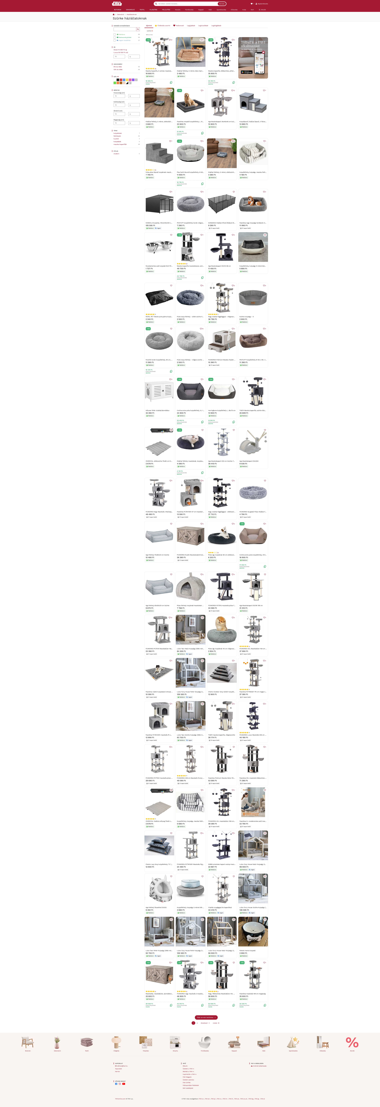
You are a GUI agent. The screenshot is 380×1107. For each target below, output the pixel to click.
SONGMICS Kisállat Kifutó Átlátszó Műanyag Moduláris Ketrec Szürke (232, 223)
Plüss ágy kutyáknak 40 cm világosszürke (222, 649)
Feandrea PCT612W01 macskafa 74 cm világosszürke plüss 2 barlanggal (170, 735)
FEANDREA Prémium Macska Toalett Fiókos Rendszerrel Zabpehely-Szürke (234, 360)
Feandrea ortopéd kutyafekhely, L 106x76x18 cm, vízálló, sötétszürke (201, 121)
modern (116, 154)
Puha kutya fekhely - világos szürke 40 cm (192, 360)
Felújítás (146, 1051)
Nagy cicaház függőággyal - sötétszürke (222, 512)
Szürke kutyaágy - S (246, 317)
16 (202, 329)
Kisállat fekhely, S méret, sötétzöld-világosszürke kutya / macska (169, 121)
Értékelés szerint (164, 26)
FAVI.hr (225, 1099)
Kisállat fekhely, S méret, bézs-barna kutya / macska (195, 71)
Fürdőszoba (205, 1051)
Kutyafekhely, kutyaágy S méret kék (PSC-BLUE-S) (195, 907)
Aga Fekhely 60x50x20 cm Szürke (157, 605)
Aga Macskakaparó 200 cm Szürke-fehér (222, 461)
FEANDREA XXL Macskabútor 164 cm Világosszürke (257, 649)
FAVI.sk (207, 1099)
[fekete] (118, 80)
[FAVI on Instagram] (120, 1084)
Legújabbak (191, 26)
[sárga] (127, 80)
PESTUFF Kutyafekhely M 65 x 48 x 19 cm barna (256, 360)
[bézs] (124, 83)
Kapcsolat (118, 1069)
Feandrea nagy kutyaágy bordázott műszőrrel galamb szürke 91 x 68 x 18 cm (266, 223)
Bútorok (27, 1051)
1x (249, 646)
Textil (87, 1051)
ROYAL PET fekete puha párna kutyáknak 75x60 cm (164, 317)
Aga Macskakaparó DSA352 (248, 461)
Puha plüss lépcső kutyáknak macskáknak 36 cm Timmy (165, 172)
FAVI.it (231, 1099)
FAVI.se (236, 1099)
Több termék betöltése (205, 1017)
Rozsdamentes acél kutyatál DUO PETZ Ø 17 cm (162, 266)
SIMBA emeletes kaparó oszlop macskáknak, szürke (226, 864)
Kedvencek (180, 26)
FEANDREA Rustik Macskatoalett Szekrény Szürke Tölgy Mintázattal (200, 555)
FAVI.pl (213, 1099)
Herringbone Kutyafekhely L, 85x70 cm (221, 410)
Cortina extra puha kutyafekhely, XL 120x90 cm (193, 410)
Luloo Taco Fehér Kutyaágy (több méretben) (161, 950)
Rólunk (185, 1066)
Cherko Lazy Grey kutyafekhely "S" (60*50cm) (162, 864)
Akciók (352, 1051)
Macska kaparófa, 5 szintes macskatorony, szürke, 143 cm (166, 71)
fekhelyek (117, 136)
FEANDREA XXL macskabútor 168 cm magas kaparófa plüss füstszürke (233, 821)
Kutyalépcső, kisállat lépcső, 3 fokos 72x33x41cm (256, 121)
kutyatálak (117, 141)
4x (155, 68)
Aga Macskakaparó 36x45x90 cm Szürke (222, 121)
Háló (263, 1051)
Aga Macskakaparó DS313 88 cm (219, 266)
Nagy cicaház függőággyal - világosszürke (222, 317)
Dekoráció (120, 14)
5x (155, 170)
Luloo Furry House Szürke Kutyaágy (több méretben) (257, 907)
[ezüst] (130, 83)
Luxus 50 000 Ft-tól (121, 52)
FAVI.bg (251, 1099)
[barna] (121, 83)
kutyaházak (118, 133)
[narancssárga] (118, 83)
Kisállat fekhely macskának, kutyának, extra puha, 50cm (196, 461)
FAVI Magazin (187, 1077)
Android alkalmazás (259, 1066)
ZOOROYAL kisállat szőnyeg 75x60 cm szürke (161, 821)
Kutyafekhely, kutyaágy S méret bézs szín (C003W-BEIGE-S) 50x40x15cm (265, 266)
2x (186, 263)
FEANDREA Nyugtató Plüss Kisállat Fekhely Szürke (257, 512)
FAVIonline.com (120, 1099)
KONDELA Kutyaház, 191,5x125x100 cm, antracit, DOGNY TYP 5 (167, 223)
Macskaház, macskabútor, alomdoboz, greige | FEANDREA (166, 994)
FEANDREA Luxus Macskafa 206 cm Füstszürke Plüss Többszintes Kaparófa (265, 735)
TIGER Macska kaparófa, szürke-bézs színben (255, 410)
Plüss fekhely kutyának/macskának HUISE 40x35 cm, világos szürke (201, 605)
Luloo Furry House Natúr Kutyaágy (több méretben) (226, 950)
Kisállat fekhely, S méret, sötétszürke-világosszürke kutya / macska (232, 172)
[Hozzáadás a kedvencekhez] (234, 191)
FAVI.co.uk (244, 1099)
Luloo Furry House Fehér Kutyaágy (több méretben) (195, 692)
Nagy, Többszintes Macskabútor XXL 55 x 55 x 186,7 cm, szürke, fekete (232, 994)
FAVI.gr (257, 1099)
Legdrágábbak (216, 26)
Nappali (234, 1051)
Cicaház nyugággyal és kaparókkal (220, 907)
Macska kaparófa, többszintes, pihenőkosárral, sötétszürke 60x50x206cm (234, 71)
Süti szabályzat (188, 1088)
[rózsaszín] (130, 80)
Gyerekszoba (293, 1051)
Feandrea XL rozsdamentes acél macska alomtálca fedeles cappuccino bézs (266, 821)
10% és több (118, 69)
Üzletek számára (188, 1080)
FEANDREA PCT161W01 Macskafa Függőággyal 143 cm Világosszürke (200, 864)
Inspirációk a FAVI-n (189, 1074)
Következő (204, 1023)
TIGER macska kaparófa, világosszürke (221, 735)
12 (171, 40)
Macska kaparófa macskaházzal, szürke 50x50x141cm (195, 266)
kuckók (116, 139)
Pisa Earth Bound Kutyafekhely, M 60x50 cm (192, 172)
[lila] (133, 80)
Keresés (221, 4)
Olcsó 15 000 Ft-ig (120, 50)
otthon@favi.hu (122, 1066)
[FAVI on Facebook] (116, 1084)
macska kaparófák (120, 144)
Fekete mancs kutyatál (247, 950)
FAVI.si (262, 1099)
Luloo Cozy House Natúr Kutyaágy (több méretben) (257, 864)
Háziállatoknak (132, 14)
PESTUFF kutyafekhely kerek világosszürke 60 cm (194, 223)
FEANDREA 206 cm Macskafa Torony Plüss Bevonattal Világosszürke (201, 778)
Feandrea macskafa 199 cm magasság (252, 994)
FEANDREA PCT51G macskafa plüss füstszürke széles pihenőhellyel (232, 605)
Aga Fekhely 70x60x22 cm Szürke (157, 555)
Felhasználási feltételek (191, 1085)
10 (171, 617)
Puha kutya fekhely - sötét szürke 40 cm (191, 317)
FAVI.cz (201, 1099)
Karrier (117, 1071)
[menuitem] (118, 10)
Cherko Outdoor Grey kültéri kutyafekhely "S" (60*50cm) (228, 692)
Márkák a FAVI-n (188, 1071)
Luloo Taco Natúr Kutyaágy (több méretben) (192, 649)
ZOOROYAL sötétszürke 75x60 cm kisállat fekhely (163, 461)
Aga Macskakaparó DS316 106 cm (251, 605)
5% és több (118, 67)
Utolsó (215, 1023)
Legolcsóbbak (203, 26)
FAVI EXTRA (186, 1082)
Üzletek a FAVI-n (188, 1069)
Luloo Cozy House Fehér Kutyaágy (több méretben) (195, 950)
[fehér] (115, 80)
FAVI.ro (219, 1099)
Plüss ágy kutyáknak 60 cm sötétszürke (222, 555)
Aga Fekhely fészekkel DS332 (156, 907)
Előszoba (323, 1051)
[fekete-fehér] (127, 83)
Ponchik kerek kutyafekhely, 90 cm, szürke (161, 360)
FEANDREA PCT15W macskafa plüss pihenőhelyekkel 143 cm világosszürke (172, 778)
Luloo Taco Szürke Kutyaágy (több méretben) (192, 735)
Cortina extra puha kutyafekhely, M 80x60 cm (255, 555)
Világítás (116, 1051)
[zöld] (115, 83)
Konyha (175, 1051)
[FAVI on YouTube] (123, 1084)
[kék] (124, 80)
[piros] (121, 80)
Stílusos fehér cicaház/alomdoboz (157, 410)
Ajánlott (149, 26)
